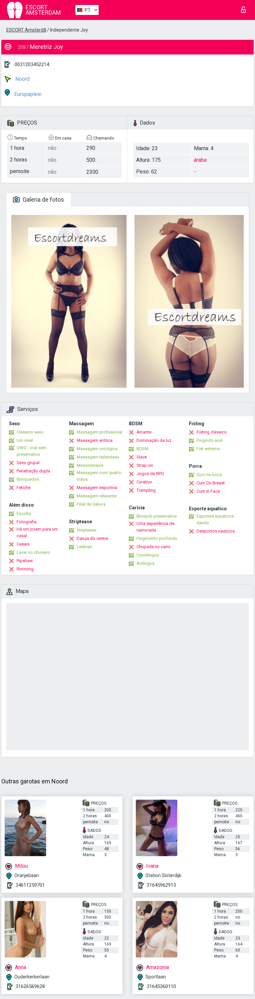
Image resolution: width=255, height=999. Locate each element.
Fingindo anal (209, 440)
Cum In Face (208, 491)
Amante (143, 432)
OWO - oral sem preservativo (31, 451)
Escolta (24, 513)
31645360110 (161, 986)
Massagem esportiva (97, 487)
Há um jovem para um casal (37, 532)
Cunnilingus (147, 554)
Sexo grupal (28, 462)
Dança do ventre (92, 538)
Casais (23, 544)
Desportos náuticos (216, 531)
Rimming (25, 568)
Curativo (144, 481)
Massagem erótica (95, 440)
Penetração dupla (33, 470)
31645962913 (161, 885)
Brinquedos (28, 479)
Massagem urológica (97, 448)
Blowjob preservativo (156, 516)
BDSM (142, 448)
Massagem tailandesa (98, 456)
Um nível (25, 440)
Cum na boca (209, 474)
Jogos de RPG (150, 473)
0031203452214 (32, 64)
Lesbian (84, 546)
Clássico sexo (30, 432)
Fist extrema (208, 448)
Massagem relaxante (97, 495)
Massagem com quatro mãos (99, 476)
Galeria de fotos (42, 199)
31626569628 (30, 986)
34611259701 (30, 885)
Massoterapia (90, 465)
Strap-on (144, 465)
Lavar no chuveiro (33, 552)
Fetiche (24, 487)
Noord (22, 79)
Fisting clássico (212, 432)
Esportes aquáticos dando (215, 519)
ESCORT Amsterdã (26, 30)
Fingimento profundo (156, 538)
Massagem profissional (99, 432)
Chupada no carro (153, 546)
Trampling (146, 490)
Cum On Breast (211, 482)
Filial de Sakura (91, 504)
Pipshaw (25, 560)
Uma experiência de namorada (155, 527)
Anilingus (145, 563)
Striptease (86, 530)
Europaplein (27, 94)
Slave (141, 456)
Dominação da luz (153, 440)
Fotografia (27, 521)
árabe (200, 160)
